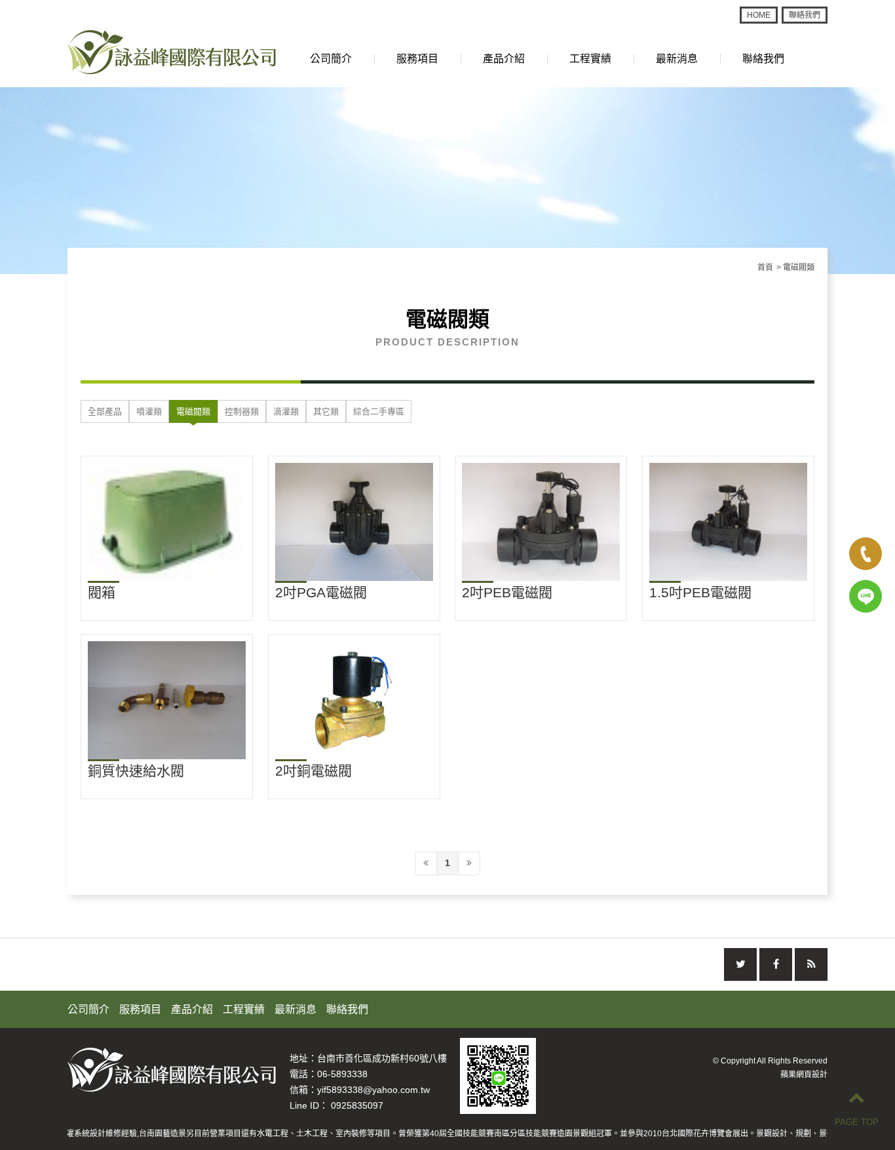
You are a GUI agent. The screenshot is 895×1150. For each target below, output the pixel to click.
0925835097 (357, 1105)
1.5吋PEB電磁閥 (700, 592)
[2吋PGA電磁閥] (354, 522)
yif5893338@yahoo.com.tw (373, 1089)
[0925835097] (865, 596)
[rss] (811, 964)
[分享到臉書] (775, 964)
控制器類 (242, 411)
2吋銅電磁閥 (313, 770)
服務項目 (417, 58)
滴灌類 (286, 411)
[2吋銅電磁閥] (354, 700)
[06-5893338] (865, 554)
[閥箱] (167, 522)
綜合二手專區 (378, 411)
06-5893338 (342, 1074)
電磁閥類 (193, 411)
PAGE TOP (857, 1122)
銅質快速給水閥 (136, 770)
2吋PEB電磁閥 (507, 592)
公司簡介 (331, 58)
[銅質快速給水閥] (167, 700)
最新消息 (677, 58)
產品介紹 (504, 58)
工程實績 (590, 58)
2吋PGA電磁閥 (321, 592)
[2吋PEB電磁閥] (541, 522)
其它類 (326, 411)
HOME (759, 15)
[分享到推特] (740, 964)
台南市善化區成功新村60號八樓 (382, 1058)
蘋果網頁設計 (804, 1074)
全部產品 (105, 411)
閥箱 (101, 592)
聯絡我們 (804, 15)
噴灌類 (149, 411)
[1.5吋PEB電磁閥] (728, 522)
